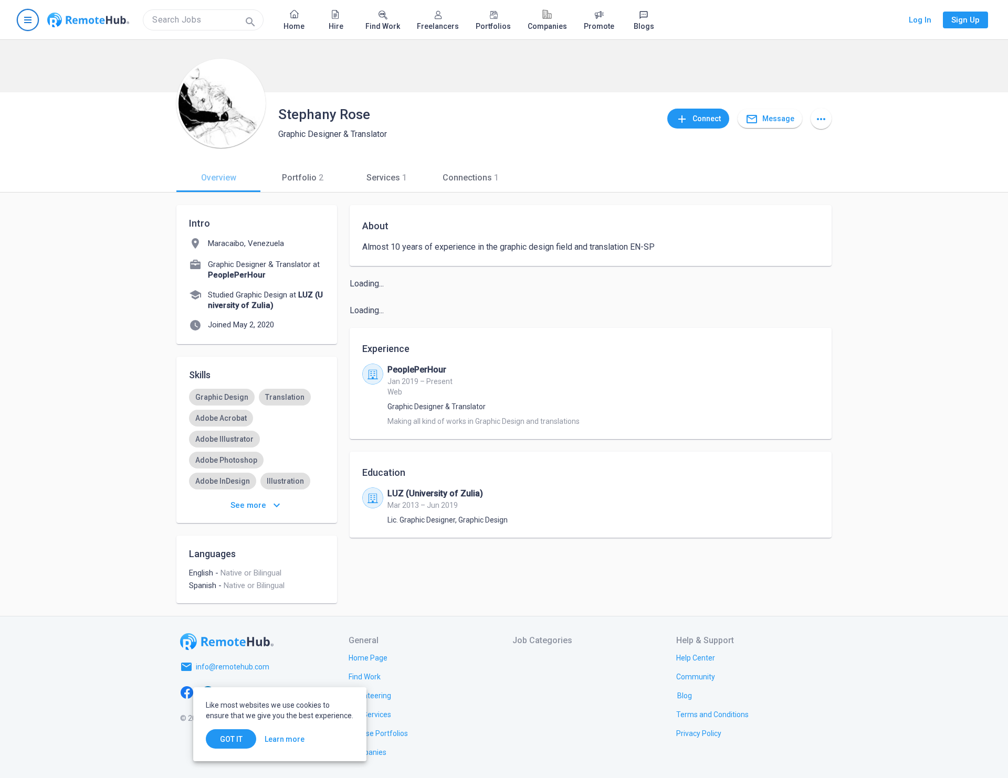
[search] (203, 20)
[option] (222, 397)
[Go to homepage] (88, 20)
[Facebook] (186, 691)
